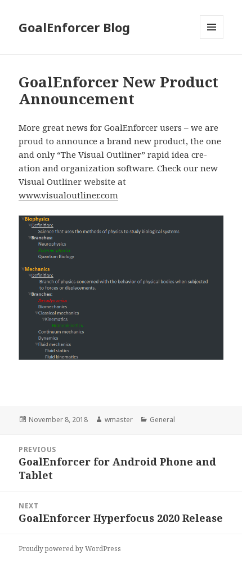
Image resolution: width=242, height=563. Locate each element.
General (162, 419)
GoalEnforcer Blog (74, 27)
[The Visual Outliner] (121, 287)
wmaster (119, 419)
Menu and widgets (211, 38)
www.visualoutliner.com (68, 195)
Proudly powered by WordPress (70, 548)
